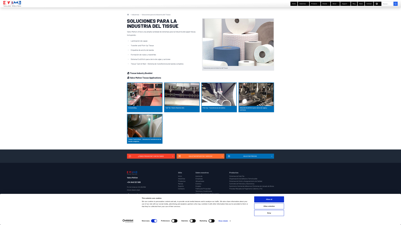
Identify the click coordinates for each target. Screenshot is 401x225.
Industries (302, 4)
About (334, 4)
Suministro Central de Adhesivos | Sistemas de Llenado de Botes (251, 186)
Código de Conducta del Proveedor (207, 194)
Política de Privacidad (203, 189)
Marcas (180, 184)
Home (294, 4)
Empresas (199, 179)
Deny (269, 213)
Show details (223, 221)
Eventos (198, 184)
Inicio (180, 176)
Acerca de (198, 176)
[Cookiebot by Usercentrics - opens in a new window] (128, 220)
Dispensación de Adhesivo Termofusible (243, 179)
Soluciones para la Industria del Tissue (156, 15)
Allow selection (269, 206)
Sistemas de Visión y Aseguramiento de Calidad (245, 181)
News (361, 4)
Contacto (181, 189)
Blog (354, 4)
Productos (181, 181)
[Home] (12, 4)
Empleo (198, 186)
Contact (369, 4)
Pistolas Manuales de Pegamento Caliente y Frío (245, 189)
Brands (325, 4)
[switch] (174, 220)
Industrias (135, 15)
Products (314, 4)
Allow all (269, 199)
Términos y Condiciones (203, 191)
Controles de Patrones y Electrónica (241, 184)
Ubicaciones (199, 181)
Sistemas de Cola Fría (236, 176)
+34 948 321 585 (134, 182)
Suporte (181, 186)
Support (344, 4)
